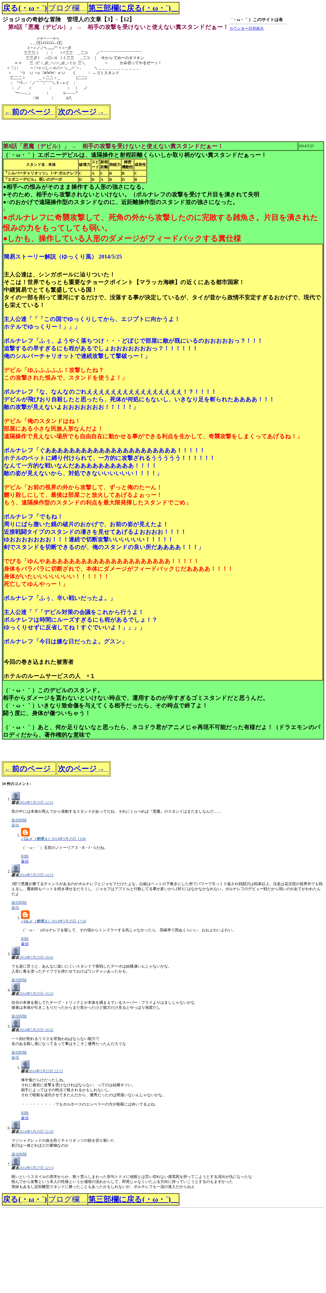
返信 (25, 861)
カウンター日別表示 (246, 28)
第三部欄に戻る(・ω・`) (133, 8)
